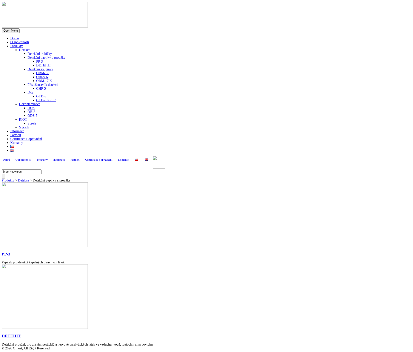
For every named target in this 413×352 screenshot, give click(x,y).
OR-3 (31, 112)
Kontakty (16, 142)
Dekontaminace (29, 104)
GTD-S (41, 96)
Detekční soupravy (40, 69)
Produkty (16, 46)
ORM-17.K (44, 81)
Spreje (32, 123)
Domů (14, 38)
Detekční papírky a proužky (46, 57)
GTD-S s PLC (46, 100)
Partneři (15, 135)
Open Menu (10, 30)
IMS (31, 92)
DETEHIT (43, 65)
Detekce (24, 50)
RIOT (23, 119)
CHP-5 (41, 88)
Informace (17, 131)
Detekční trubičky (40, 53)
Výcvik (24, 127)
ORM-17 (42, 73)
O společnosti (19, 42)
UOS (31, 108)
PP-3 (39, 61)
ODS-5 (32, 115)
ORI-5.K (42, 77)
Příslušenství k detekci (43, 84)
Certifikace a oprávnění (26, 139)
